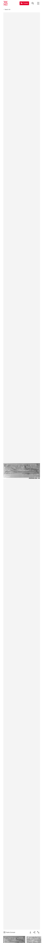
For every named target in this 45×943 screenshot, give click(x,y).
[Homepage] (5, 3)
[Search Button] (33, 3)
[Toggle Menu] (38, 3)
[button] (21, 471)
